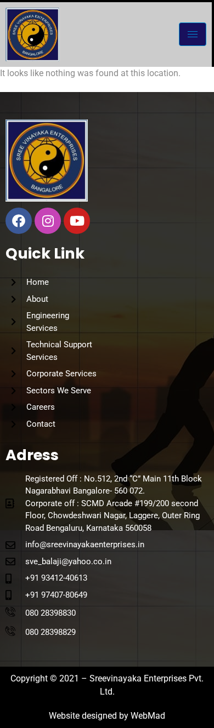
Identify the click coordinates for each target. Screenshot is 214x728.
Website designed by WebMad (107, 715)
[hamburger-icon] (192, 34)
